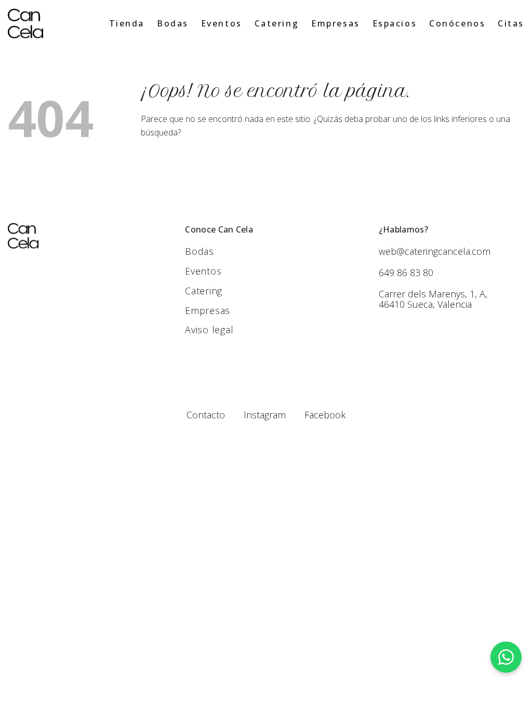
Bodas (173, 23)
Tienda (126, 23)
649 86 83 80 (406, 272)
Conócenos (457, 23)
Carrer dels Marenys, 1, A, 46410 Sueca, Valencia (433, 299)
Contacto (206, 414)
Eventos (221, 23)
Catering (277, 23)
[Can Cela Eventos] (25, 23)
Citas (511, 23)
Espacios (395, 23)
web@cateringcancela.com (434, 251)
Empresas (335, 23)
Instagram (265, 414)
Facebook (324, 414)
